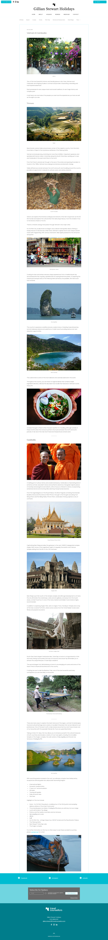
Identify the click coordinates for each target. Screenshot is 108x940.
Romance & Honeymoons (59, 19)
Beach (28, 19)
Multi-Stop (47, 19)
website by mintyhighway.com (54, 936)
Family (40, 19)
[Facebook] (13, 2)
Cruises (34, 19)
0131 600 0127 (54, 919)
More (77, 19)
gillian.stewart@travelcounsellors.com (54, 921)
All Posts (21, 19)
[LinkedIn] (18, 2)
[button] (41, 14)
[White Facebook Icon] (51, 925)
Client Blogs (71, 19)
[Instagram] (16, 2)
